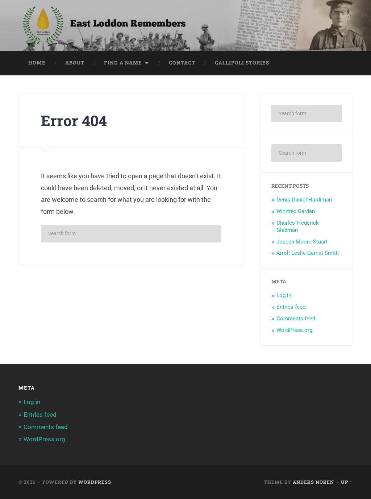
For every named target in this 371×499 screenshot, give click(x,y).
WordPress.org (294, 330)
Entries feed (290, 307)
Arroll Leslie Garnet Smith (307, 253)
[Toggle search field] (340, 63)
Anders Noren (313, 482)
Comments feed (295, 318)
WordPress (94, 482)
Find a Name (123, 62)
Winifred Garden (295, 211)
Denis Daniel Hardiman (304, 199)
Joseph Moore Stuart (302, 241)
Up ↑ (347, 482)
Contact (182, 62)
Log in (283, 295)
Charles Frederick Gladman (297, 226)
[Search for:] (131, 233)
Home (37, 62)
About (74, 62)
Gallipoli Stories (242, 62)
